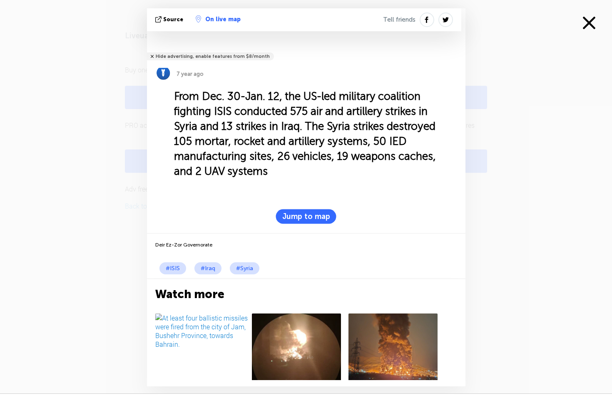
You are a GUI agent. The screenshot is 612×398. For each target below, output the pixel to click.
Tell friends (399, 19)
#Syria (244, 268)
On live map (223, 19)
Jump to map (306, 216)
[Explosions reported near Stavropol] (299, 346)
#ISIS (173, 268)
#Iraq (208, 268)
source (173, 19)
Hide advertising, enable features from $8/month (213, 56)
